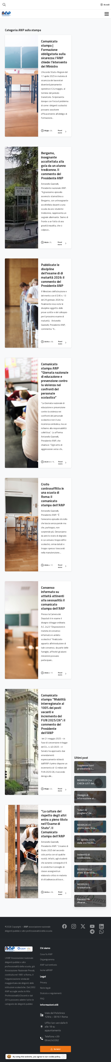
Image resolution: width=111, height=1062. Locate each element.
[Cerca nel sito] (4, 4)
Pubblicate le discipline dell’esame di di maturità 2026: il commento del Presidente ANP (52, 275)
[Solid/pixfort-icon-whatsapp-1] (101, 931)
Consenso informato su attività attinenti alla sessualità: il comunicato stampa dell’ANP (53, 598)
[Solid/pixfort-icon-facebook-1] (64, 926)
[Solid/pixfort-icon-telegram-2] (92, 931)
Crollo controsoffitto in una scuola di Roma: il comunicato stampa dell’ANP (53, 495)
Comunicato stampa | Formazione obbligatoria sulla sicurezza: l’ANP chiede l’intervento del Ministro (54, 54)
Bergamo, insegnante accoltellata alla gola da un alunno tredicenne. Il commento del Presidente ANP (53, 166)
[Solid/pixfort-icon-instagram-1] (73, 926)
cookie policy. (54, 1056)
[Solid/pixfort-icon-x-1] (83, 926)
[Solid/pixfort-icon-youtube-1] (92, 926)
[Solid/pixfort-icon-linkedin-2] (101, 926)
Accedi (107, 4)
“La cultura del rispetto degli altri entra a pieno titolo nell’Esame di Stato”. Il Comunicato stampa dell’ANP (54, 824)
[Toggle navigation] (107, 13)
